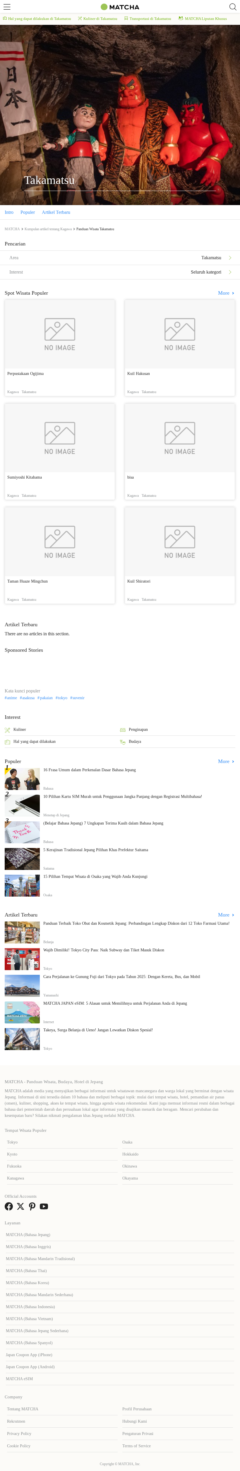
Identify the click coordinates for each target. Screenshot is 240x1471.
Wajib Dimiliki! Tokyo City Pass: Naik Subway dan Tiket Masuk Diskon (103, 950)
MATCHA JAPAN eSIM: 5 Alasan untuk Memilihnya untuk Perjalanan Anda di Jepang (115, 1003)
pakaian (46, 698)
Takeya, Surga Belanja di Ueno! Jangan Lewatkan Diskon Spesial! (98, 1030)
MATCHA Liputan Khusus (206, 18)
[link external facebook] (10, 1208)
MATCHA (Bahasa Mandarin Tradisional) (40, 1259)
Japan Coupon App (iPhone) (29, 1355)
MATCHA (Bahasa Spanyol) (29, 1343)
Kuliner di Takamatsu (100, 18)
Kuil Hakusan (138, 373)
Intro (9, 212)
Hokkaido (130, 1154)
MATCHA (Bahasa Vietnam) (29, 1319)
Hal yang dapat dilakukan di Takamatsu (39, 18)
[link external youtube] (45, 1208)
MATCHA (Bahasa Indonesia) (30, 1307)
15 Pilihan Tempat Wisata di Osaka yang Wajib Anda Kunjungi (95, 876)
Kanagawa (15, 1178)
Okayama (130, 1178)
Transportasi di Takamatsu (150, 18)
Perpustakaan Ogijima (25, 373)
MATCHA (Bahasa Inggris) (28, 1247)
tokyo (62, 698)
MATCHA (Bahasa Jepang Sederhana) (37, 1331)
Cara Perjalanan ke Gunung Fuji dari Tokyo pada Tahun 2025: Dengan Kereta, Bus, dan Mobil (121, 977)
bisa (130, 477)
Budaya (135, 741)
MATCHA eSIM (19, 1379)
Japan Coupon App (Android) (30, 1367)
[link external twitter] (21, 1208)
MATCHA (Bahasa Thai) (26, 1271)
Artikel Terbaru (56, 212)
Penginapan (138, 729)
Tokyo (12, 1142)
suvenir (79, 698)
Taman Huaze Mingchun (27, 581)
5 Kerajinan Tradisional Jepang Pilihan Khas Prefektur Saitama (95, 850)
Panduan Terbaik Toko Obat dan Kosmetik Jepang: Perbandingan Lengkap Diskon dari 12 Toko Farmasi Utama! (136, 923)
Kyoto (12, 1154)
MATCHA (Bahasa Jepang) (28, 1235)
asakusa (28, 698)
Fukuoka (14, 1166)
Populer (27, 212)
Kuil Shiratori (138, 581)
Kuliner (19, 729)
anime (12, 698)
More (224, 293)
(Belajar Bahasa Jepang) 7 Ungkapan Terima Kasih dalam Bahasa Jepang (103, 823)
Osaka (127, 1142)
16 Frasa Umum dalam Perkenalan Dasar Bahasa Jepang (89, 770)
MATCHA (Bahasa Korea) (27, 1283)
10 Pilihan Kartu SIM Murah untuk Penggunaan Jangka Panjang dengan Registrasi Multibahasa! (122, 796)
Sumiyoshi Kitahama (24, 477)
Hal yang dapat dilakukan (34, 741)
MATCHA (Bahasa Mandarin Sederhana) (39, 1295)
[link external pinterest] (33, 1208)
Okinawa (129, 1166)
